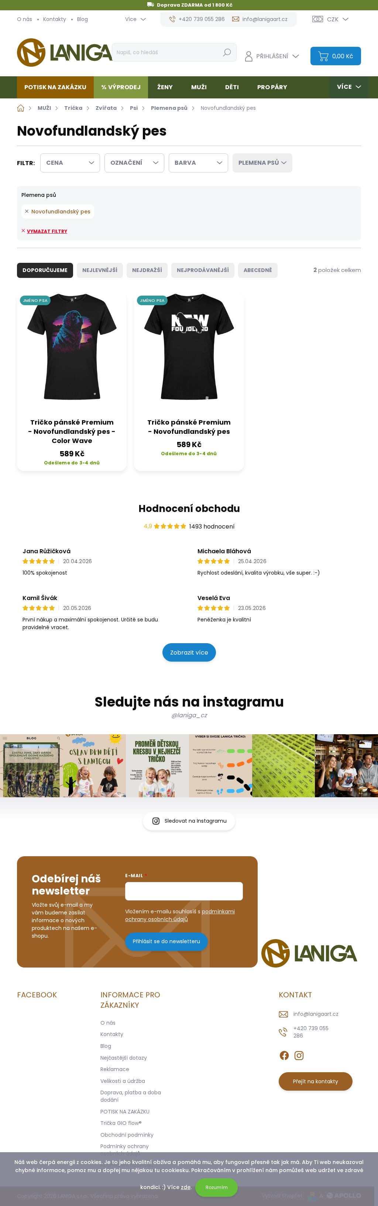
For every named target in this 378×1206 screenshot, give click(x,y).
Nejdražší (147, 270)
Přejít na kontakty (315, 1081)
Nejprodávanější (203, 270)
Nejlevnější (99, 270)
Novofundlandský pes (60, 211)
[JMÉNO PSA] (72, 353)
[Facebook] (284, 1054)
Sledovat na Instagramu (196, 821)
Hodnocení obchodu (189, 508)
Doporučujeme (45, 270)
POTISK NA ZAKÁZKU (125, 1111)
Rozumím (217, 1187)
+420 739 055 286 (311, 1032)
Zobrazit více (189, 652)
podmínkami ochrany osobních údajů (180, 915)
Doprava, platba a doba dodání (130, 1096)
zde (185, 1187)
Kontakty (54, 19)
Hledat (227, 52)
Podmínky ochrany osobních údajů (124, 1150)
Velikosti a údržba (122, 1081)
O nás (24, 19)
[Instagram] (299, 1054)
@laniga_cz (189, 715)
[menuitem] (58, 87)
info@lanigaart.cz (316, 1014)
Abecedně (258, 270)
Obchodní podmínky (127, 1135)
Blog (82, 19)
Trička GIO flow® (121, 1123)
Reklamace (114, 1069)
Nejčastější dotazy (123, 1058)
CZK (333, 19)
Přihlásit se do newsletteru (166, 941)
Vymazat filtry (47, 231)
